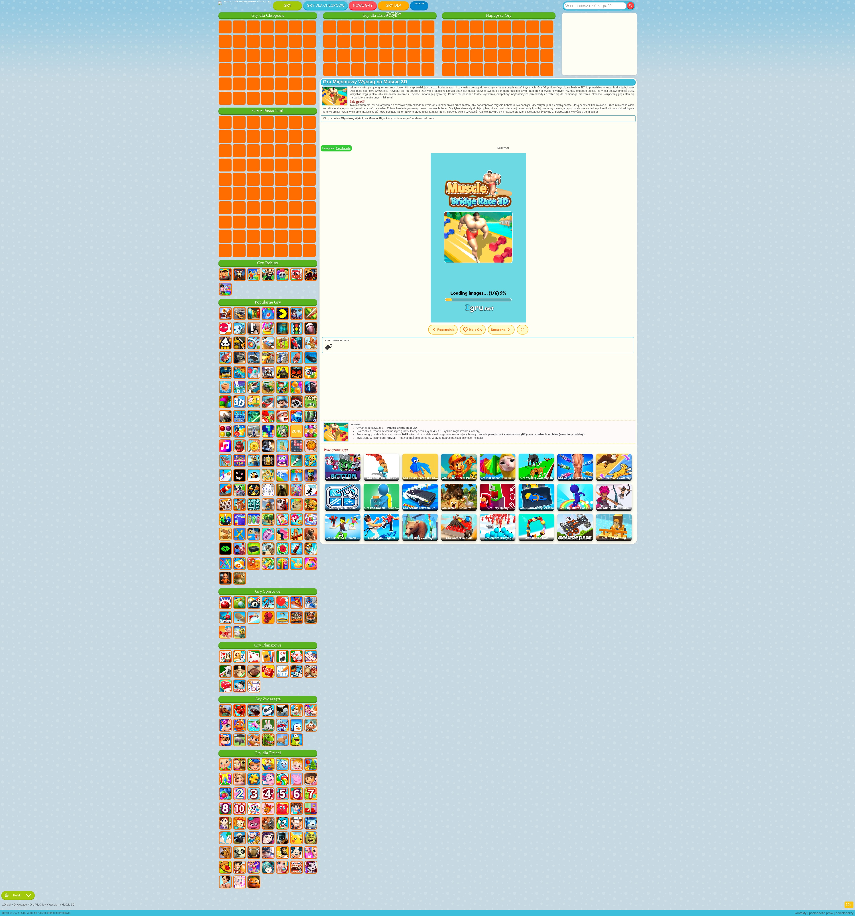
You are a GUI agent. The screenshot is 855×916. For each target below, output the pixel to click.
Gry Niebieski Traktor (281, 179)
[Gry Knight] (311, 505)
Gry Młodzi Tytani (267, 179)
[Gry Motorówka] (268, 402)
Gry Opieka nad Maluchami (413, 55)
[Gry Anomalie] (225, 549)
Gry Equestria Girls (343, 26)
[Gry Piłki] (311, 446)
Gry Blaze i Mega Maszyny (281, 150)
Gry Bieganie (295, 69)
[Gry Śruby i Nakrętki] (225, 534)
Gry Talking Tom (267, 122)
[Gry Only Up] (268, 505)
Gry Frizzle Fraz (267, 165)
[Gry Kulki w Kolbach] (254, 520)
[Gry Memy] (296, 505)
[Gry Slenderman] (311, 329)
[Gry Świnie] (239, 740)
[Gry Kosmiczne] (296, 343)
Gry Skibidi (295, 222)
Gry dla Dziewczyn (462, 26)
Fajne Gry (476, 55)
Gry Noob (225, 207)
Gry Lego (281, 136)
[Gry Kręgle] (225, 603)
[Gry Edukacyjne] (254, 765)
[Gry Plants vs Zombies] (282, 432)
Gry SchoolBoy (253, 207)
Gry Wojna (309, 84)
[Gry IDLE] (311, 549)
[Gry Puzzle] (254, 779)
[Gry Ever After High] (311, 868)
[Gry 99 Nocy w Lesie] (239, 275)
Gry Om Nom (225, 150)
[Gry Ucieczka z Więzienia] (254, 534)
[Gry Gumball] (282, 823)
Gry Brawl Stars (239, 193)
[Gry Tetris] (268, 432)
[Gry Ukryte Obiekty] (311, 417)
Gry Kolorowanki (427, 26)
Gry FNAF (295, 122)
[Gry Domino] (311, 657)
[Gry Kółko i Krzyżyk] (254, 686)
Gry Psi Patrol (253, 122)
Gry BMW (253, 98)
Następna (498, 329)
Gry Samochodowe (225, 41)
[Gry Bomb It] (239, 329)
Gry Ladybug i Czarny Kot (253, 136)
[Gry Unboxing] (311, 564)
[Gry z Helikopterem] (225, 358)
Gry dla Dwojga (393, 7)
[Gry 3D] (239, 402)
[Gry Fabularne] (296, 314)
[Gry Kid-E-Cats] (268, 809)
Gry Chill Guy (309, 236)
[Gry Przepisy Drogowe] (296, 329)
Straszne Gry (490, 41)
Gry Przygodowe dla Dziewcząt (413, 26)
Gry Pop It (462, 55)
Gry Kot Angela (329, 41)
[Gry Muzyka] (225, 446)
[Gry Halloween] (296, 373)
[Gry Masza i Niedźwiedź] (239, 765)
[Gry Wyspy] (268, 520)
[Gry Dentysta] (296, 868)
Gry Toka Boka (281, 207)
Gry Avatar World (295, 207)
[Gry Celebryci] (239, 882)
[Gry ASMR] (268, 534)
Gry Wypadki (239, 41)
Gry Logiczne (504, 41)
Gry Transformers (253, 236)
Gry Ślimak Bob (309, 122)
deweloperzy (844, 913)
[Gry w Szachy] (239, 672)
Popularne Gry (268, 302)
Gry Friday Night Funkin (281, 222)
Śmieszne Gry (462, 41)
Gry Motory (253, 41)
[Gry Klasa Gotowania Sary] (225, 823)
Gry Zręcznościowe (518, 26)
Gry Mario (239, 165)
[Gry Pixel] (282, 387)
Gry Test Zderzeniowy (267, 98)
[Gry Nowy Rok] (282, 417)
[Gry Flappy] (254, 476)
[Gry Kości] (225, 686)
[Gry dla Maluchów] (225, 765)
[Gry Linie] (225, 432)
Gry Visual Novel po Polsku (427, 41)
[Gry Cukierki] (282, 779)
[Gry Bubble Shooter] (296, 476)
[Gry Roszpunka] (239, 779)
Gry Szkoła (518, 69)
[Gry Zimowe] (282, 476)
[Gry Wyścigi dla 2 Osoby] (268, 343)
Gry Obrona (490, 69)
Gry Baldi (281, 193)
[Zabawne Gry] (254, 882)
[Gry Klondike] (268, 657)
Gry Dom (385, 69)
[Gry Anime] (268, 868)
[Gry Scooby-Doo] (225, 853)
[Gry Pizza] (225, 868)
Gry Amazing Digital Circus (239, 236)
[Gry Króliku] (282, 725)
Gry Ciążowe (413, 41)
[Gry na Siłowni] (225, 632)
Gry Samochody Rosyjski (239, 69)
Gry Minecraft (309, 26)
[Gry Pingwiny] (296, 725)
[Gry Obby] (254, 275)
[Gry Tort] (239, 446)
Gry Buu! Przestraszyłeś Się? (239, 250)
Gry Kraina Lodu (343, 41)
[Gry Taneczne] (254, 868)
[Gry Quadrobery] (311, 618)
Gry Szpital (329, 55)
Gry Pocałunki (385, 41)
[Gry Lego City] (225, 373)
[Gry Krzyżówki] (239, 387)
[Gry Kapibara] (282, 740)
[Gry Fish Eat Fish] (296, 520)
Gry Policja (253, 55)
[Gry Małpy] (311, 725)
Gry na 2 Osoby (504, 26)
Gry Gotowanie (399, 69)
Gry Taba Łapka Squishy (371, 69)
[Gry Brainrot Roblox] (296, 275)
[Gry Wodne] (296, 564)
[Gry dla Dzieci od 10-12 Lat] (239, 809)
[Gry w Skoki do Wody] (254, 618)
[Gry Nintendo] (268, 461)
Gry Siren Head (309, 179)
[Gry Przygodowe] (282, 343)
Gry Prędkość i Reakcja (504, 55)
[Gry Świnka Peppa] (296, 779)
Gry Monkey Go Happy (239, 179)
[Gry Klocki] (239, 432)
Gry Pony (329, 26)
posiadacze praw (821, 913)
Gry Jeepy (239, 84)
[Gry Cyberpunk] (282, 373)
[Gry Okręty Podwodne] (311, 358)
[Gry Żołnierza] (282, 402)
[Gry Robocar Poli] (311, 823)
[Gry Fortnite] (268, 373)
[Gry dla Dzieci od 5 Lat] (282, 794)
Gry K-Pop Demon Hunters (309, 250)
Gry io (476, 41)
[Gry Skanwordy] (268, 490)
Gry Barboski (309, 150)
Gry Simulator (476, 26)
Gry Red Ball (225, 136)
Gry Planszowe (267, 645)
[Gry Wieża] (311, 476)
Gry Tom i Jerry (253, 179)
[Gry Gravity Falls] (296, 823)
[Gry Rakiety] (296, 461)
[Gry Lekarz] (254, 373)
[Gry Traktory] (268, 387)
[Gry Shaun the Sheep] (239, 838)
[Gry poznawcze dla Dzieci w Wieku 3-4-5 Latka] (268, 765)
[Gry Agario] (225, 329)
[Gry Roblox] (225, 275)
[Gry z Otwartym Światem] (254, 432)
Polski (17, 895)
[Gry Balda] (225, 505)
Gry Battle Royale (295, 26)
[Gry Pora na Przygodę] (254, 838)
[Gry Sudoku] (282, 672)
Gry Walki (295, 41)
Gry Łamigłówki (546, 55)
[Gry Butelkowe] (296, 549)
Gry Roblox (267, 263)
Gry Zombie (281, 26)
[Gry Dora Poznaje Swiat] (311, 779)
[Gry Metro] (311, 387)
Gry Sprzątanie (329, 69)
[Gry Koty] (254, 740)
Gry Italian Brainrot (267, 250)
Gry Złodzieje (295, 55)
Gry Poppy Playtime (295, 250)
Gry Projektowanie (427, 55)
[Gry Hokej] (225, 618)
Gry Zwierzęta (268, 699)
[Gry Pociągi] (282, 358)
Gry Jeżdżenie (295, 84)
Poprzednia (445, 329)
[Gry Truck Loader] (239, 343)
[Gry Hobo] (282, 853)
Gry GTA (225, 69)
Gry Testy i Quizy (385, 26)
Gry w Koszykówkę (476, 69)
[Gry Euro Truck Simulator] (268, 446)
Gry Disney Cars (267, 150)
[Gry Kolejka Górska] (225, 461)
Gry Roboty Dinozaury (267, 55)
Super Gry (462, 69)
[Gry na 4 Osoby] (254, 314)
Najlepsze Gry (499, 15)
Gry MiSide (225, 250)
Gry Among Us (225, 193)
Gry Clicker (518, 41)
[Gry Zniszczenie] (254, 446)
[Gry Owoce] (282, 549)
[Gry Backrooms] (282, 490)
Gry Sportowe (448, 41)
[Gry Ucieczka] (282, 329)
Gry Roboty (239, 55)
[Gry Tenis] (282, 603)
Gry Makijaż (371, 55)
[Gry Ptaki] (282, 711)
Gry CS (239, 98)
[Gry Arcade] (282, 314)
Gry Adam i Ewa (295, 165)
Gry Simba (309, 207)
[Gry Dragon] (239, 711)
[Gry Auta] (239, 314)
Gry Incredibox (281, 236)
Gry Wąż (532, 55)
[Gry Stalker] (254, 490)
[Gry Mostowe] (296, 534)
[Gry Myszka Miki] (296, 853)
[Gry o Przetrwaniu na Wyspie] (268, 549)
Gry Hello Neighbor (239, 207)
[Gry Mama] (225, 882)
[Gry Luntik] (268, 779)
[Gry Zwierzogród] (268, 823)
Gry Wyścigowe (309, 41)
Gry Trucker (225, 98)
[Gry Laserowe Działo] (311, 402)
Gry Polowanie (225, 84)
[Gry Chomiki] (225, 740)
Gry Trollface (239, 136)
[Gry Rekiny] (254, 711)
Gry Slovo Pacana (239, 222)
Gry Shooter (281, 69)
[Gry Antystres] (311, 461)
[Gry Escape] (254, 329)
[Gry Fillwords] (296, 446)
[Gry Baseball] (239, 632)
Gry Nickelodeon (504, 69)
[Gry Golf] (239, 603)
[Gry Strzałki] (282, 564)
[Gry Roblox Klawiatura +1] (225, 289)
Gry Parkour (253, 84)
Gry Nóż (448, 55)
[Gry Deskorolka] (239, 618)
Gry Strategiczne (253, 26)
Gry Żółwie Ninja (309, 165)
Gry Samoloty (267, 84)
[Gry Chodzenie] (225, 476)
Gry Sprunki (267, 236)
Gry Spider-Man (253, 165)
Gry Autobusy (267, 69)
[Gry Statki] (254, 358)
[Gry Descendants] (268, 838)
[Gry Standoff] (311, 534)
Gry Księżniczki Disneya (385, 55)
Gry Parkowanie (225, 26)
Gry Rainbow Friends (267, 207)
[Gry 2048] (296, 432)
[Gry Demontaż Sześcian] (225, 387)
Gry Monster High (399, 26)
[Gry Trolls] (254, 823)
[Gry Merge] (225, 520)
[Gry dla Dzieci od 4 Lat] (268, 794)
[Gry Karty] (254, 657)
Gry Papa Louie (399, 41)
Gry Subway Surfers (295, 136)
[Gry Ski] (311, 603)
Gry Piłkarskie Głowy (281, 84)
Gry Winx (357, 69)
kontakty (800, 913)
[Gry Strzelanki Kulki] (268, 314)
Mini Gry (490, 55)
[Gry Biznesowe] (282, 446)
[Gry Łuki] (254, 343)
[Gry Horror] (239, 476)
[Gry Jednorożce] (225, 725)
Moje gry (475, 329)
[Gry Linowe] (225, 564)
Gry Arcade (343, 148)
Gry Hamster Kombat (225, 236)
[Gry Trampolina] (282, 618)
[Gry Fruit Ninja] (311, 314)
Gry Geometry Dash (546, 26)
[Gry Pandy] (268, 711)
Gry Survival (281, 55)
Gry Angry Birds (309, 136)
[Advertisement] (599, 44)
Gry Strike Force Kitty (225, 165)
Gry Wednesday (253, 222)
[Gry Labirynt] (254, 505)
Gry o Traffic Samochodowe (309, 98)
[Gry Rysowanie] (254, 809)
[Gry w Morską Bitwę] (239, 373)
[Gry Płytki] (311, 520)
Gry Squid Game (253, 193)
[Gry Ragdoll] (239, 534)
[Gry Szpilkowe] (239, 564)
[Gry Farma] (268, 417)
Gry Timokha (295, 236)
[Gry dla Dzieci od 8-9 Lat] (225, 809)
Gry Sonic (295, 150)
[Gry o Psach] (296, 711)
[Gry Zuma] (225, 402)
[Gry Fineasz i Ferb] (225, 838)
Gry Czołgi (267, 26)
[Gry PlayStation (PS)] (239, 505)
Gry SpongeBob (239, 122)
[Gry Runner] (254, 461)
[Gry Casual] (296, 490)
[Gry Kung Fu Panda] (239, 853)
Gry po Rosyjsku (546, 41)
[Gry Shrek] (311, 838)
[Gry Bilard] (254, 603)
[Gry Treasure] (311, 432)
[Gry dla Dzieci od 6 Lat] (296, 794)
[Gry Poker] (296, 657)
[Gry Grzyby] (239, 579)
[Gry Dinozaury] (268, 740)
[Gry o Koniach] (225, 711)
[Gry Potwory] (282, 461)
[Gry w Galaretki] (254, 564)
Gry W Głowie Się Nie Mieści (225, 222)
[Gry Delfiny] (254, 725)
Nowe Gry (363, 5)
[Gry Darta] (296, 618)
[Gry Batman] (282, 838)
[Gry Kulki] (296, 387)
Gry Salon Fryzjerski (371, 41)
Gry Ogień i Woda (357, 26)
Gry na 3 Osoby (448, 69)
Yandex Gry (532, 26)
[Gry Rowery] (268, 603)
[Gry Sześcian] (311, 373)
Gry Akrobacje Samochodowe (518, 55)
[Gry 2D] (254, 402)
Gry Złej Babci (267, 136)
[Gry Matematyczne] (225, 779)
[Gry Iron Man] (254, 853)
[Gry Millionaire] (239, 461)
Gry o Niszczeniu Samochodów (295, 98)
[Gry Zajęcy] (268, 725)
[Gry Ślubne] (282, 868)
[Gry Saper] (296, 672)
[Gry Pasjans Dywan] (225, 672)
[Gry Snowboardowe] (296, 603)
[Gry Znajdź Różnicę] (311, 809)
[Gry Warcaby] (254, 672)
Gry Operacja (357, 55)
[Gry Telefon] (282, 520)
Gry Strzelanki (309, 69)
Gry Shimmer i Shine (225, 179)
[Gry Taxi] (268, 358)
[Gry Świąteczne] (311, 765)
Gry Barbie (371, 26)
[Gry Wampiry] (282, 505)
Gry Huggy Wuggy (309, 193)
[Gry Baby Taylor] (296, 809)
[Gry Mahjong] (239, 657)
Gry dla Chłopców (325, 5)
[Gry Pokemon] (296, 838)
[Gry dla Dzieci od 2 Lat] (239, 794)
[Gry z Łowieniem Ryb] (254, 387)
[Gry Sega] (239, 417)
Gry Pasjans (532, 41)
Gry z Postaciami (267, 110)
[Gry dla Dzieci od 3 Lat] (254, 794)
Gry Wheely (225, 122)
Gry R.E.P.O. (253, 250)
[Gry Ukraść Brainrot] (268, 275)
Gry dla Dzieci (490, 26)
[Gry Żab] (296, 740)
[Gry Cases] (254, 549)
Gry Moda (399, 55)
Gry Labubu (281, 250)
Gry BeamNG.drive (281, 98)
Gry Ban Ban (267, 222)
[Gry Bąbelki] (225, 794)
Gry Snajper (225, 55)
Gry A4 (267, 193)
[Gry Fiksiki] (239, 823)
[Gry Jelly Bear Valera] (282, 809)
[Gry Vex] (311, 490)
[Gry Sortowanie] (239, 520)
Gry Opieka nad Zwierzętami (427, 69)
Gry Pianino (343, 69)
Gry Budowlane (532, 69)
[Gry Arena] (311, 343)
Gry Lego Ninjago (281, 122)
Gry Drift (253, 69)
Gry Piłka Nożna (239, 26)
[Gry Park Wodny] (268, 329)
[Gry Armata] (225, 490)
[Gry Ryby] (239, 725)
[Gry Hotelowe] (239, 549)
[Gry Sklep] (311, 853)
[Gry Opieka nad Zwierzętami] (311, 711)
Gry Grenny (295, 193)
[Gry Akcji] (225, 314)
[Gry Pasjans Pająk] (282, 657)
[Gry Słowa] (268, 476)
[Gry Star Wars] (254, 417)
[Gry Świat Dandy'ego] (282, 275)
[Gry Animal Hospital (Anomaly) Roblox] (311, 275)
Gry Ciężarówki (281, 41)
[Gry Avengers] (268, 853)
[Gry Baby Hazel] (296, 765)
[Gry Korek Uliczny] (268, 564)
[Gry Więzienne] (225, 579)
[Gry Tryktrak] (268, 672)
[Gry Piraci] (296, 402)
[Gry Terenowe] (239, 358)
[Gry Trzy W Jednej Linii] (296, 417)
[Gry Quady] (239, 490)
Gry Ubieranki (357, 41)
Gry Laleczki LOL (413, 69)
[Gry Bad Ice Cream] (225, 343)
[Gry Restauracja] (239, 868)
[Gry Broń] (225, 417)
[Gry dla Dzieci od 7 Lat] (311, 794)
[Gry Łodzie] (296, 358)
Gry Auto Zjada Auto (309, 55)
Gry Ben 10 (281, 165)
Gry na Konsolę (546, 69)
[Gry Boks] (268, 618)
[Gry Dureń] (225, 657)
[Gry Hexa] (282, 534)
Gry (287, 5)
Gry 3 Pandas (253, 150)
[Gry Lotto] (311, 672)
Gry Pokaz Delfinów (239, 150)
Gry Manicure (343, 55)
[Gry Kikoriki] (282, 765)
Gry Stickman (267, 41)
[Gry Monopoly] (239, 686)
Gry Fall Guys (295, 179)
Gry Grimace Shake (309, 222)
